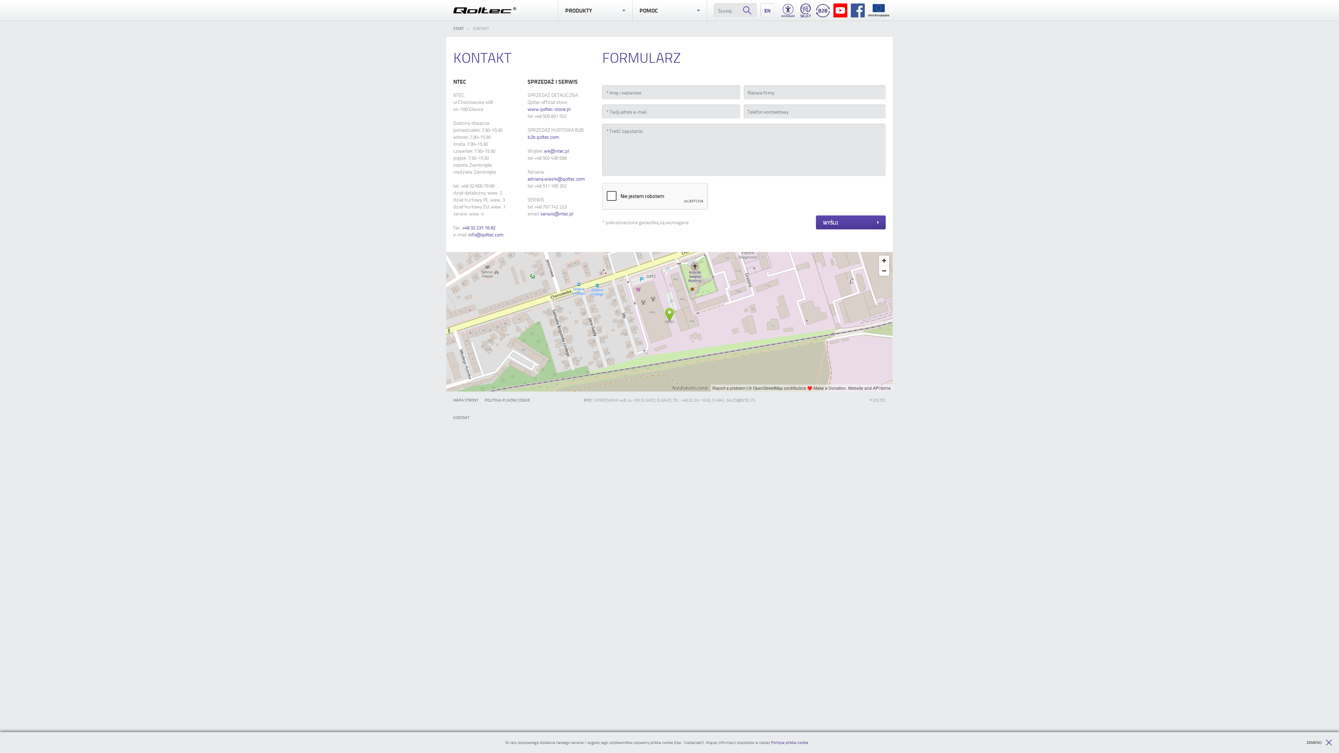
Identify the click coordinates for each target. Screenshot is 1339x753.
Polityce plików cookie (789, 742)
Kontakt (461, 417)
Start (458, 28)
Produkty (578, 10)
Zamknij (1314, 742)
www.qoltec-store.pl (549, 109)
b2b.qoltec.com (543, 137)
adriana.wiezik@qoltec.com (556, 178)
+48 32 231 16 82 (478, 227)
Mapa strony (465, 400)
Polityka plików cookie (507, 400)
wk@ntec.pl (556, 150)
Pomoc (649, 10)
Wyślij (830, 222)
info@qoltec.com (486, 234)
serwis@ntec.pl (556, 213)
